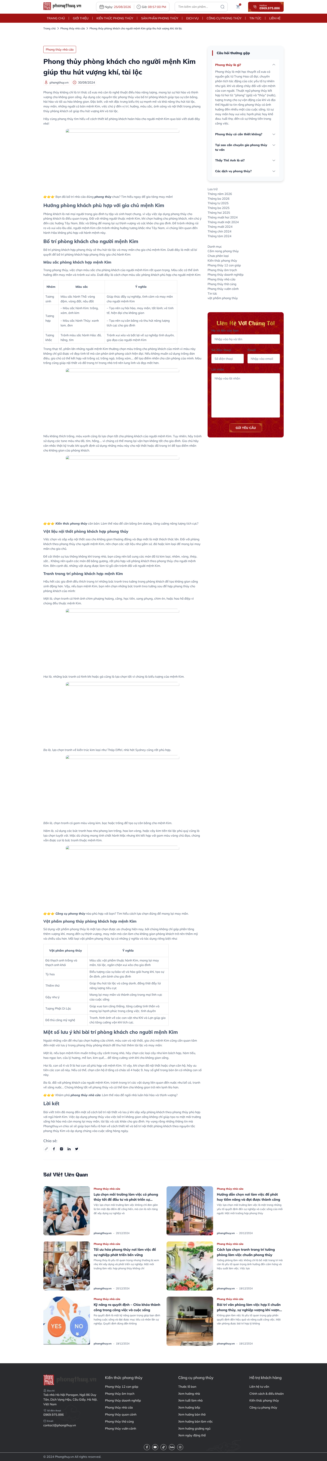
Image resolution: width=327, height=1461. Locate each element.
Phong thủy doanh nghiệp (226, 274)
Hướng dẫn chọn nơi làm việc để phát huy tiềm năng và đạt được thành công (189, 1228)
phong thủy (102, 197)
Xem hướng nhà (189, 1393)
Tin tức (255, 18)
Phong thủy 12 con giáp (224, 265)
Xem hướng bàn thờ (192, 1414)
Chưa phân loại (218, 256)
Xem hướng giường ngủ (194, 1428)
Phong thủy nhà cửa (72, 28)
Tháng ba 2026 (219, 198)
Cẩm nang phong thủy (223, 251)
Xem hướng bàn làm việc (195, 1421)
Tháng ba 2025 (219, 208)
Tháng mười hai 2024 (223, 217)
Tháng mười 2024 (220, 226)
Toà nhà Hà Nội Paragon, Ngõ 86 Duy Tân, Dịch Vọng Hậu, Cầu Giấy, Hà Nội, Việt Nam (70, 1399)
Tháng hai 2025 (219, 212)
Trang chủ (56, 18)
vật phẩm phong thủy (223, 298)
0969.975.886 (53, 1414)
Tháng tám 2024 (219, 236)
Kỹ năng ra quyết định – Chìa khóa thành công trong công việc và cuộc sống (66, 1338)
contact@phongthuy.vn (59, 1425)
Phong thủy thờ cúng (222, 284)
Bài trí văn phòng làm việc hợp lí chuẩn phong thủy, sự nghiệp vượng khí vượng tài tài (189, 1338)
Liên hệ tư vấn (259, 1386)
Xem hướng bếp (189, 1407)
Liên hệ (274, 18)
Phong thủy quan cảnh (120, 1414)
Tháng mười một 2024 (223, 222)
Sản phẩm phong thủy (159, 18)
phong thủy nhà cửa (85, 1095)
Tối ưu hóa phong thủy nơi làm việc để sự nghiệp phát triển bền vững (65, 1283)
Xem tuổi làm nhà (190, 1400)
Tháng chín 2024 (219, 231)
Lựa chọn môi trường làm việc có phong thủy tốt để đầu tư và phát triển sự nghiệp (66, 1228)
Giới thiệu (81, 18)
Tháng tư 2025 (218, 203)
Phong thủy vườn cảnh (223, 289)
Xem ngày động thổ (192, 1435)
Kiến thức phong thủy (115, 18)
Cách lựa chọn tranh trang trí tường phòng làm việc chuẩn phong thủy (187, 1283)
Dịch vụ (192, 18)
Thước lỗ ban (187, 1386)
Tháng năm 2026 (220, 194)
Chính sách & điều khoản (266, 1393)
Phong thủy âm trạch (222, 270)
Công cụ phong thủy (224, 18)
